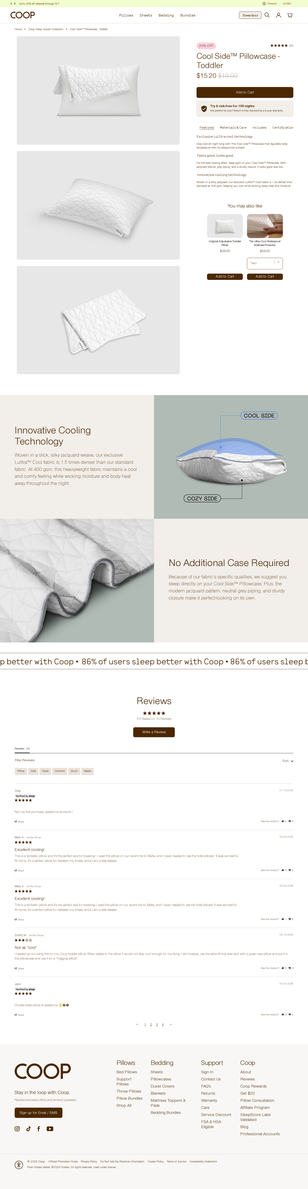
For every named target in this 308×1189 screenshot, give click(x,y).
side (33, 771)
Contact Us (211, 1080)
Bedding (166, 15)
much (74, 771)
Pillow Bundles (129, 1099)
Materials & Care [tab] (233, 127)
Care (205, 1108)
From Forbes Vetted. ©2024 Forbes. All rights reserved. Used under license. (71, 1167)
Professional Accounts (260, 1135)
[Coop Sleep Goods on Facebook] (39, 1128)
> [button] (171, 1025)
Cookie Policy (156, 1162)
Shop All (123, 1106)
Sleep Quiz (250, 15)
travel (45, 771)
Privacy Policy (89, 1162)
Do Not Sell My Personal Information (122, 1162)
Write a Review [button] (154, 732)
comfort (60, 771)
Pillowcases (161, 1080)
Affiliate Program (255, 1108)
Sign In (207, 1073)
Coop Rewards (253, 1087)
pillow (21, 771)
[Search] (267, 15)
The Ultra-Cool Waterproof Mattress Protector (265, 244)
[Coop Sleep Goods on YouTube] (50, 1128)
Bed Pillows (126, 1073)
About (245, 1073)
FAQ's (206, 1087)
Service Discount (216, 1115)
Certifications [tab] (284, 127)
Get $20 (247, 1094)
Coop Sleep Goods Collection (45, 29)
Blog (244, 1127)
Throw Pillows (128, 1092)
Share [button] (21, 822)
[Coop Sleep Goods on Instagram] (17, 1128)
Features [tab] (206, 127)
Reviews (247, 1080)
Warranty (209, 1101)
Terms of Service (176, 1162)
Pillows (126, 15)
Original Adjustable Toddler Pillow (225, 244)
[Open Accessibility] (19, 1165)
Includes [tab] (259, 127)
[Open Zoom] (98, 90)
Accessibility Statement (203, 1162)
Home (18, 29)
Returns (208, 1094)
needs (87, 771)
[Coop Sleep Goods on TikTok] (28, 1128)
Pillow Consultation (257, 1101)
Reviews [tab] (19, 749)
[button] (284, 821)
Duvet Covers (163, 1087)
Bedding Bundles (166, 1113)
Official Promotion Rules (63, 1162)
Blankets (158, 1094)
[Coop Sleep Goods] (22, 15)
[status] (292, 15)
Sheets (146, 15)
